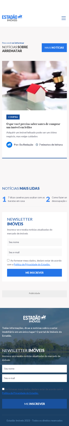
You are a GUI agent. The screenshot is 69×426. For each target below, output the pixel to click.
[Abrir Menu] (64, 18)
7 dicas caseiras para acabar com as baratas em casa (26, 199)
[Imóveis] (34, 319)
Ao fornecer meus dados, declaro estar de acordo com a (34, 262)
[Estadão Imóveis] (12, 18)
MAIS (54, 47)
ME (34, 403)
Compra (13, 117)
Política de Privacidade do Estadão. (32, 264)
